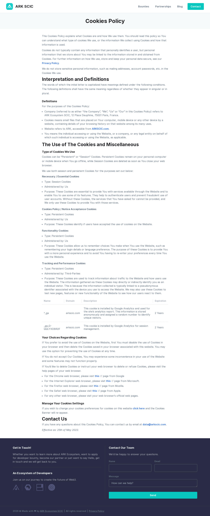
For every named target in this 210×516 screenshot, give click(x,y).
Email (157, 461)
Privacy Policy (50, 63)
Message (114, 476)
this (97, 376)
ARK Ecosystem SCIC (51, 511)
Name (112, 461)
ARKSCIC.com (100, 128)
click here (139, 408)
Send (153, 495)
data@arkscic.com (154, 424)
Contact (196, 6)
